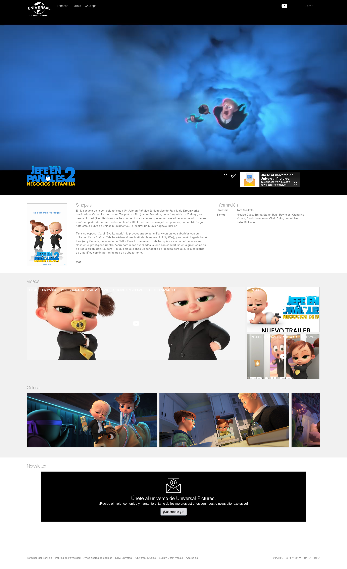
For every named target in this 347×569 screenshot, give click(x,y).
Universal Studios (145, 558)
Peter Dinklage (246, 222)
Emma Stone (262, 215)
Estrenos (62, 6)
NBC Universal (123, 558)
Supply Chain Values (171, 558)
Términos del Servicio (39, 558)
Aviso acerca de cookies (98, 558)
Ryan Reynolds (281, 215)
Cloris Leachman (257, 218)
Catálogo (91, 6)
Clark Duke (276, 218)
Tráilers (76, 6)
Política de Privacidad (68, 558)
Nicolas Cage (245, 215)
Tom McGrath (245, 210)
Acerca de (192, 558)
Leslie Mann (292, 218)
